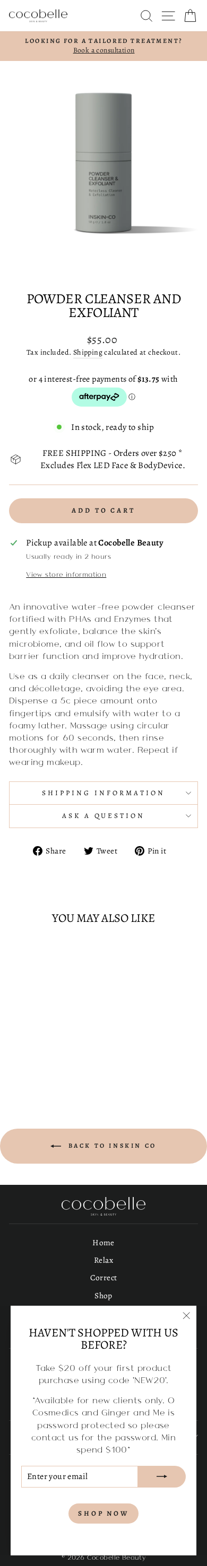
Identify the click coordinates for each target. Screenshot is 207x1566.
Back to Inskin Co (111, 1145)
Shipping (87, 352)
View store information (66, 574)
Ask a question (103, 816)
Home (103, 1242)
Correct (103, 1277)
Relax (103, 1259)
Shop (103, 1295)
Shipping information (103, 793)
